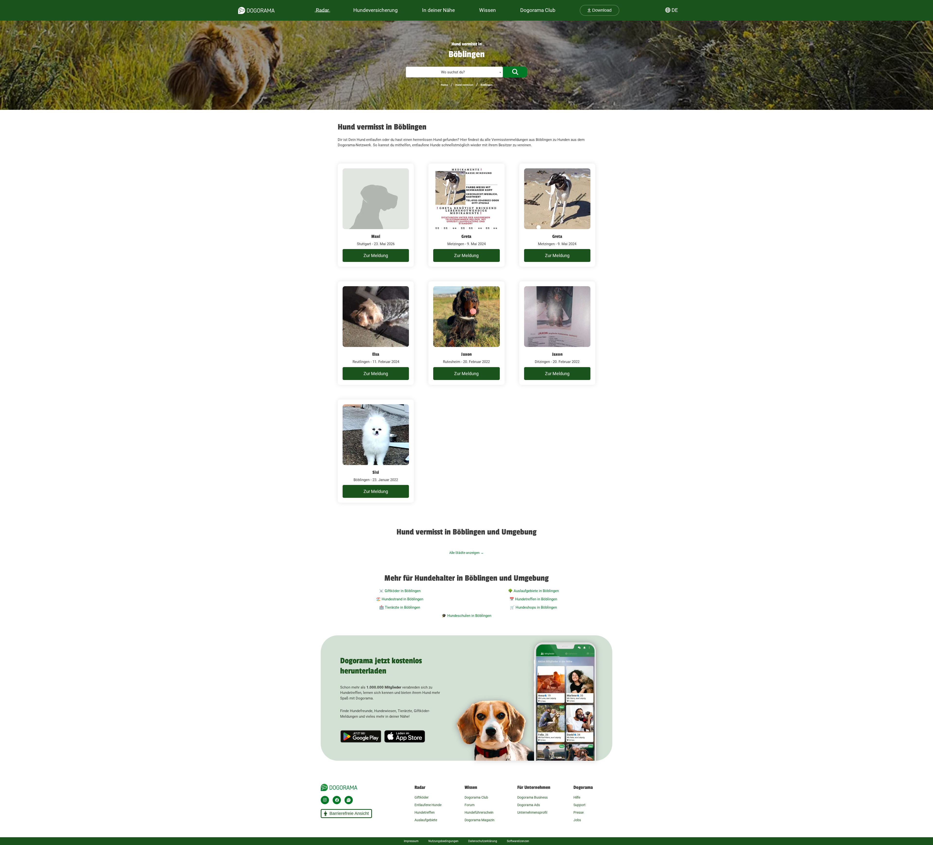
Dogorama (583, 787)
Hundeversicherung (375, 10)
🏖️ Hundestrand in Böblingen (399, 599)
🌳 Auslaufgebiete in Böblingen (533, 591)
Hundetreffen (425, 812)
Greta (466, 236)
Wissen (471, 787)
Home (444, 84)
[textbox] (454, 72)
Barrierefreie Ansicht (349, 813)
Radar (322, 10)
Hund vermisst (464, 84)
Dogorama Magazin (479, 820)
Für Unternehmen (533, 787)
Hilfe (576, 797)
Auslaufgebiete (426, 820)
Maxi (375, 236)
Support (579, 805)
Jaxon (466, 354)
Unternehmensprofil (532, 812)
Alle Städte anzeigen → (466, 553)
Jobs (577, 820)
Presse (578, 812)
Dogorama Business (532, 797)
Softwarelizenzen (518, 841)
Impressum (411, 841)
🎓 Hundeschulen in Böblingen (466, 615)
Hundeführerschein (479, 812)
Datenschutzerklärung (482, 841)
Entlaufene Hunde (428, 805)
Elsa (376, 354)
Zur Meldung (375, 255)
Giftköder (422, 797)
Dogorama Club (537, 10)
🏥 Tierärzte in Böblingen (399, 607)
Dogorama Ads (528, 805)
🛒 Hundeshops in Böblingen (533, 607)
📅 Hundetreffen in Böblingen (533, 599)
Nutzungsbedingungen (443, 841)
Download (601, 10)
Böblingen (486, 84)
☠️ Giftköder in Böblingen (400, 591)
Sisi (375, 472)
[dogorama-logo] (256, 10)
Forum (470, 805)
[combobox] (454, 72)
